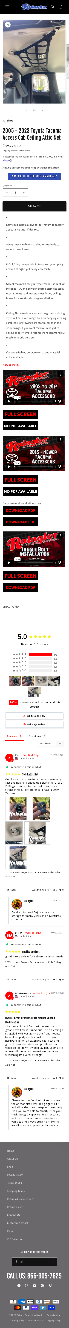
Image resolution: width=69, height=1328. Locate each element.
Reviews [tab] (12, 736)
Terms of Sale (14, 1182)
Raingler (21, 1315)
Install (10, 1230)
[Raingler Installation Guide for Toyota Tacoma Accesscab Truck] (20, 418)
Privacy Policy (15, 1174)
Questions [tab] (35, 736)
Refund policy (15, 1206)
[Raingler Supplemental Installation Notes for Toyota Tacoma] (20, 514)
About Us (12, 1158)
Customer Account (17, 1222)
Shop (10, 1166)
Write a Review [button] (36, 715)
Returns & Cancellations (20, 1199)
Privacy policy (18, 1320)
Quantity (7, 185)
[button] (7, 7)
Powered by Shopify (34, 1315)
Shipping (6, 151)
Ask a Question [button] (36, 724)
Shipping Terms (16, 1191)
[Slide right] (42, 110)
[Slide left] (27, 110)
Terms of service (35, 1320)
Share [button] (10, 120)
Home (10, 1150)
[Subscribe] (53, 1262)
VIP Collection (15, 1239)
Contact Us (13, 1214)
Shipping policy (53, 1320)
